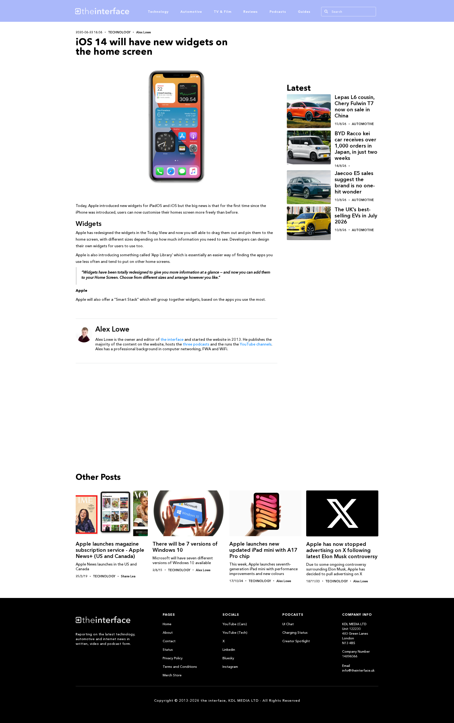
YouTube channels (255, 344)
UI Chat (288, 624)
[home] (125, 11)
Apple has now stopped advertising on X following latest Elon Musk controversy (341, 550)
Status (168, 649)
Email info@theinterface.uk (358, 668)
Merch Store (172, 675)
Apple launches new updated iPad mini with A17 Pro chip (263, 550)
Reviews (250, 11)
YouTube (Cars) (235, 624)
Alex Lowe (143, 32)
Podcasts (278, 11)
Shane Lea (128, 576)
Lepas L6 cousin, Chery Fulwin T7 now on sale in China (355, 106)
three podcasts (196, 344)
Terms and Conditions (180, 667)
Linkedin (229, 649)
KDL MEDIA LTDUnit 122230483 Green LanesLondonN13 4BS (355, 633)
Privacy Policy (173, 658)
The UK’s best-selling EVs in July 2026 (356, 215)
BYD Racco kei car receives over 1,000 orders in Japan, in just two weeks (356, 145)
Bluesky (228, 658)
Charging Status (295, 632)
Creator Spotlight (296, 641)
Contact (169, 641)
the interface (172, 339)
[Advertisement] (176, 403)
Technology (158, 11)
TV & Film (222, 11)
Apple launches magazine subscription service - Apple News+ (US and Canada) (110, 550)
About (168, 632)
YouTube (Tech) (235, 632)
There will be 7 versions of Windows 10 (185, 547)
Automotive (191, 11)
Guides (304, 11)
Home (167, 624)
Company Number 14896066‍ (356, 653)
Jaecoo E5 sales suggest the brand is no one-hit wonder (355, 182)
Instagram (230, 667)
